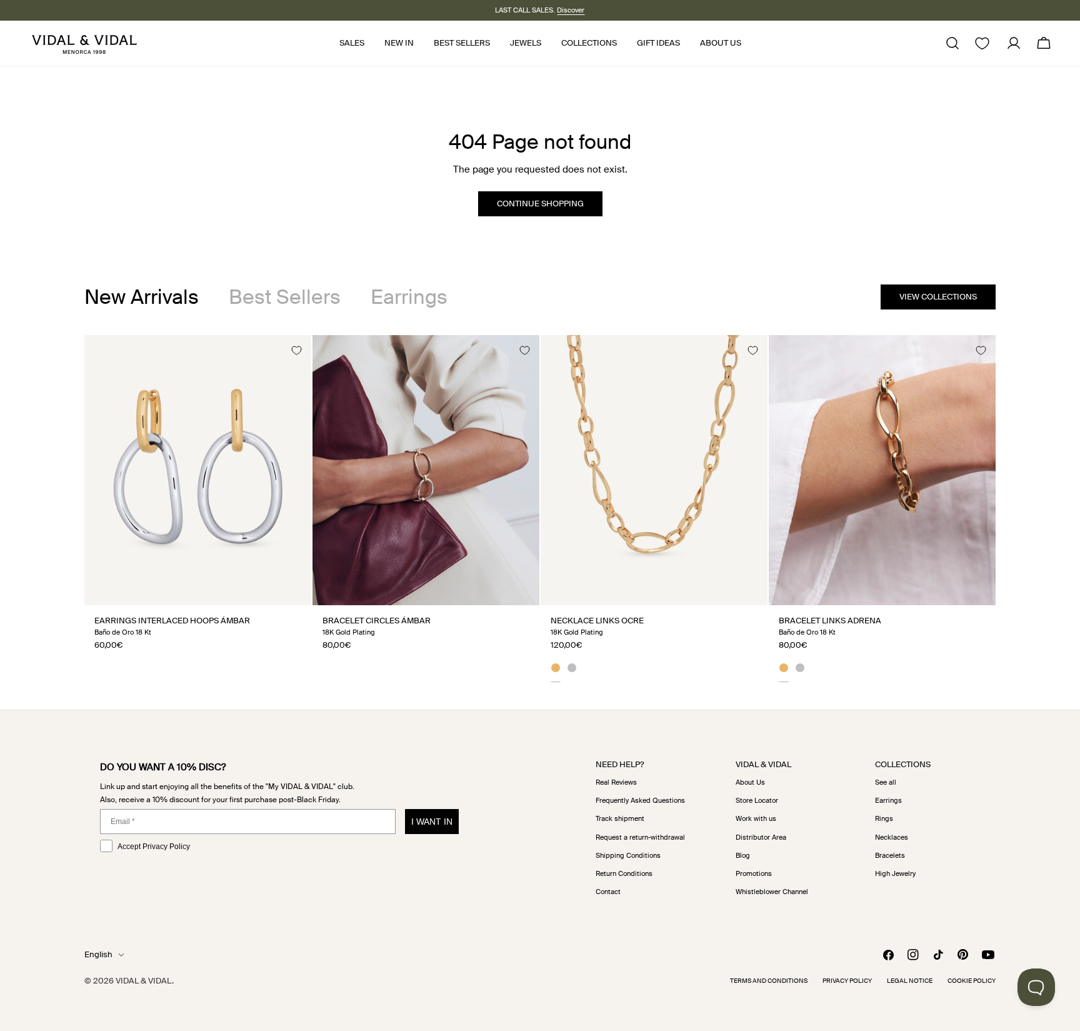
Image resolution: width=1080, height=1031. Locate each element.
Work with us (756, 818)
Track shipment (620, 818)
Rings (884, 818)
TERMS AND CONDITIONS (769, 981)
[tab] (141, 297)
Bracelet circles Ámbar (376, 620)
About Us (750, 782)
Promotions (754, 873)
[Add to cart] (288, 591)
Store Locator (757, 800)
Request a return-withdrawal (640, 837)
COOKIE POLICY (972, 981)
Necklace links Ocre (597, 620)
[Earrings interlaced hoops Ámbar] (197, 470)
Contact (608, 891)
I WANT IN (431, 822)
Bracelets (890, 855)
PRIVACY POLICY (847, 981)
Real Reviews (616, 782)
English (98, 954)
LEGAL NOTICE (909, 981)
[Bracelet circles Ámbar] (425, 470)
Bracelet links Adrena (830, 620)
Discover (570, 10)
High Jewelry (895, 873)
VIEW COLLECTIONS (938, 296)
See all (885, 782)
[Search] (952, 43)
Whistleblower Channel (772, 891)
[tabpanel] (540, 508)
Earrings (888, 800)
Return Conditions (624, 873)
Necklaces (891, 837)
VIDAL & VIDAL (144, 980)
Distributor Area (761, 837)
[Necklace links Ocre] (654, 470)
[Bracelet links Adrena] (882, 470)
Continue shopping (540, 203)
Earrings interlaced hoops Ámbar (172, 620)
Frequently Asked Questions (640, 800)
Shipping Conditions (628, 855)
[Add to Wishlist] (296, 350)
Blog (743, 855)
